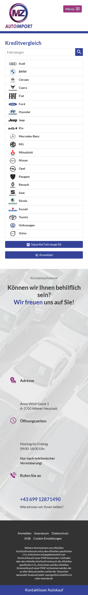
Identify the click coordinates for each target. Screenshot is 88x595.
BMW (22, 71)
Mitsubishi (25, 152)
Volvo (22, 233)
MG (21, 144)
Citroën (23, 79)
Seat (21, 193)
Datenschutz (60, 533)
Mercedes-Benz (29, 136)
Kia (20, 128)
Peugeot (24, 176)
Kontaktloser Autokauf (44, 589)
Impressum (41, 533)
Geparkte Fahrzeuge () (46, 244)
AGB (27, 538)
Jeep (21, 120)
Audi (21, 63)
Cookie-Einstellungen (47, 538)
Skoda (22, 201)
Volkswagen (26, 225)
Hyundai (24, 112)
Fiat (21, 96)
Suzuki (23, 209)
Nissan (23, 160)
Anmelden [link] (46, 255)
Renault (23, 184)
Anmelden (24, 533)
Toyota (23, 217)
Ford (21, 104)
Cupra (22, 87)
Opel (21, 168)
